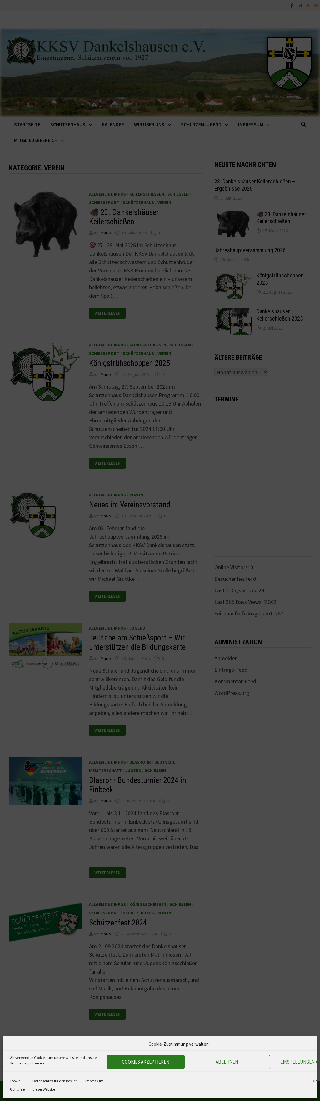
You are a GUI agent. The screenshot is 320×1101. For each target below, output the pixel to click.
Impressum (94, 1081)
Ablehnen (227, 1062)
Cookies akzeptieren (145, 1062)
